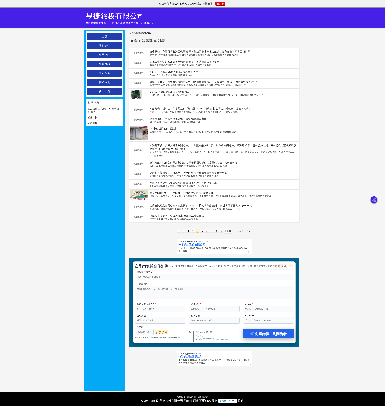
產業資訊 (104, 63)
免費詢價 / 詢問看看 (271, 334)
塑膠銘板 (92, 117)
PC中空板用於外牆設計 (163, 128)
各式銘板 (92, 122)
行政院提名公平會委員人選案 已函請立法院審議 (177, 215)
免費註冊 (181, 397)
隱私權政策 (203, 397)
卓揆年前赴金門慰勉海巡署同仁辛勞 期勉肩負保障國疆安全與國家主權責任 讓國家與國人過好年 (204, 82)
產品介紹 (104, 54)
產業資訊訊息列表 (143, 33)
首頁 (132, 33)
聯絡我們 (104, 82)
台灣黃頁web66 (228, 401)
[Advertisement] (214, 376)
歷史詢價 (104, 73)
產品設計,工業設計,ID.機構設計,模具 (103, 110)
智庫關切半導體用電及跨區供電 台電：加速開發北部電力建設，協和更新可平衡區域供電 (200, 51)
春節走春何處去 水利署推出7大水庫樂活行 (174, 72)
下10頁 (228, 231)
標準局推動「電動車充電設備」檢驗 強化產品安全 (178, 118)
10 (221, 231)
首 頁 (104, 91)
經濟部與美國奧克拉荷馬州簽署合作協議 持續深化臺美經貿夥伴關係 (188, 172)
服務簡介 (104, 45)
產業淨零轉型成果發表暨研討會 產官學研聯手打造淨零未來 (183, 183)
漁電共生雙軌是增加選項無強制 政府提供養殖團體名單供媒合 (184, 61)
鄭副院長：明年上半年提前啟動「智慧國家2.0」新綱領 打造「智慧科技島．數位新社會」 (200, 108)
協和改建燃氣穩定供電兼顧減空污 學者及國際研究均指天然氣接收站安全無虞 (193, 162)
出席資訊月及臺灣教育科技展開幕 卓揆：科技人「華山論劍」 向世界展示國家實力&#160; (201, 205)
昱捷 (104, 36)
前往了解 (220, 4)
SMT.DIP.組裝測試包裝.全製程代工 (169, 92)
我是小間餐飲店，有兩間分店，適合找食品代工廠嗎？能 (182, 193)
